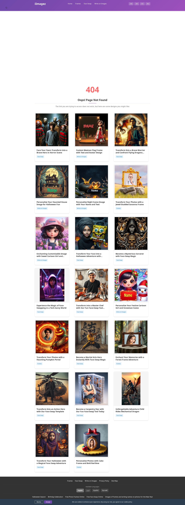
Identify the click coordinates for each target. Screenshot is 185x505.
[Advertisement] (92, 43)
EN (131, 4)
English (80, 490)
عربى (88, 490)
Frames (78, 4)
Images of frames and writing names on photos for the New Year (129, 497)
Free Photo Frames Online (74, 497)
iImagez (40, 4)
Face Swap (87, 4)
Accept (48, 502)
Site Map (114, 481)
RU (148, 4)
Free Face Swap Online (95, 497)
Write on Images (101, 4)
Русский (104, 490)
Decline (39, 502)
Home (70, 4)
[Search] (6, 7)
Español (95, 490)
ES (142, 4)
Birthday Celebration (55, 497)
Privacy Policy (104, 481)
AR (137, 4)
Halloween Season (39, 497)
